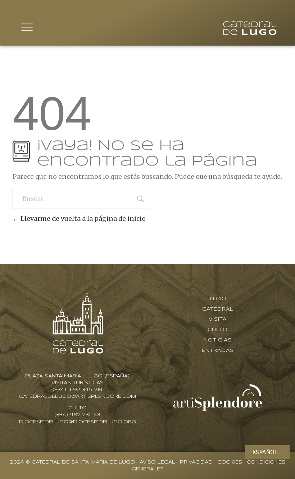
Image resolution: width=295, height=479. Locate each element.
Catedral (217, 309)
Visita (218, 319)
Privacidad (196, 462)
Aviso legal (157, 462)
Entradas (218, 350)
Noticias (218, 340)
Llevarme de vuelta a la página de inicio (82, 219)
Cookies (229, 462)
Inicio (218, 299)
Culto (218, 329)
